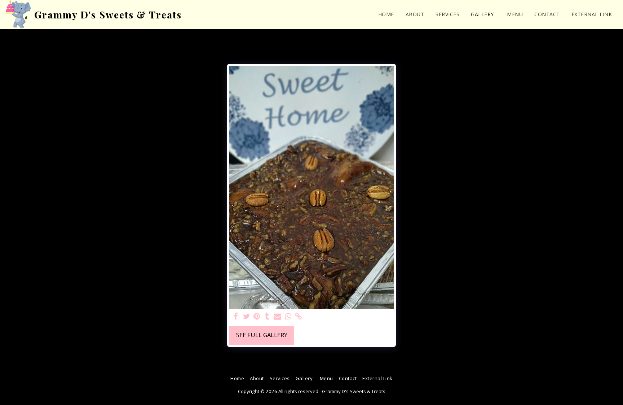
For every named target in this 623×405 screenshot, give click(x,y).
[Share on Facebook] (236, 317)
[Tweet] (246, 317)
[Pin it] (257, 317)
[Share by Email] (277, 317)
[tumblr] (267, 317)
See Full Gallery (261, 335)
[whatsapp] (288, 317)
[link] (298, 317)
